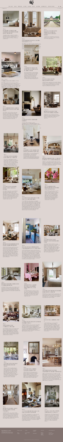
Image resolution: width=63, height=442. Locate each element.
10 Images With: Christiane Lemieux (29, 120)
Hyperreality (44, 6)
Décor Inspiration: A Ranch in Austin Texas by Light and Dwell (11, 109)
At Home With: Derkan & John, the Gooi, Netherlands (30, 198)
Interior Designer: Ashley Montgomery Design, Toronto (10, 411)
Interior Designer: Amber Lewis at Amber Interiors (10, 284)
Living (4, 28)
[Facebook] (57, 8)
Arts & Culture (4, 79)
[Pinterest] (59, 8)
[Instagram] (58, 8)
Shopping (38, 6)
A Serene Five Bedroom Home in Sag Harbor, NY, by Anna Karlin (31, 69)
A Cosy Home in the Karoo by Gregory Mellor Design (30, 413)
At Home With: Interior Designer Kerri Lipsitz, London (51, 291)
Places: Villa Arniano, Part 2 (52, 320)
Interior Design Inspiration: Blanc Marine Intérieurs (11, 244)
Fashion (29, 6)
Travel (15, 6)
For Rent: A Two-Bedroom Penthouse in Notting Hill (31, 150)
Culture (25, 6)
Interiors (20, 6)
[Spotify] (61, 8)
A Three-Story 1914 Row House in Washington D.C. (31, 322)
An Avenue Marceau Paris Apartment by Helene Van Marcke (51, 371)
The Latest (10, 6)
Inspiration (46, 109)
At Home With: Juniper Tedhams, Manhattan (29, 369)
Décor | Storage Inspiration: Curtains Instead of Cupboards (31, 247)
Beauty (33, 6)
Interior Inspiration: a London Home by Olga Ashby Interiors (51, 159)
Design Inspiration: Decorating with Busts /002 (31, 41)
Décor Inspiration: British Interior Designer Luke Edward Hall (52, 188)
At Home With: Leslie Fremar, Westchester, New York (51, 241)
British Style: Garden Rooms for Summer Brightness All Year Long (30, 287)
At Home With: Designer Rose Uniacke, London (10, 157)
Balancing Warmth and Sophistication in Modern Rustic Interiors (10, 32)
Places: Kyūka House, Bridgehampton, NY (48, 79)
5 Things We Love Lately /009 (10, 81)
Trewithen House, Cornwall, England (8, 326)
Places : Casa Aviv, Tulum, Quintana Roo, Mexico (52, 411)
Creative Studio (51, 6)
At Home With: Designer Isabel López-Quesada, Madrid (9, 188)
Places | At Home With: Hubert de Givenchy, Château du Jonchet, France (50, 33)
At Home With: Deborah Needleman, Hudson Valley (10, 365)
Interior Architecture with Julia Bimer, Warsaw (51, 112)
